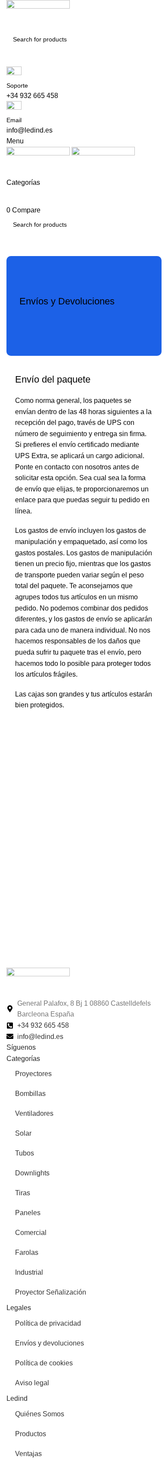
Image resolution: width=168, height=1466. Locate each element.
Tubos (24, 1153)
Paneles (27, 1212)
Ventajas (28, 1453)
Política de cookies (44, 1363)
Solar (23, 1133)
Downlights (32, 1173)
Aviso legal (32, 1383)
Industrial (29, 1272)
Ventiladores (34, 1113)
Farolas (26, 1252)
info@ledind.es (29, 130)
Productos (30, 1434)
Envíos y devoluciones (49, 1343)
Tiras (22, 1193)
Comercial (31, 1232)
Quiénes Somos (39, 1414)
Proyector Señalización (50, 1292)
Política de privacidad (48, 1323)
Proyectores (33, 1073)
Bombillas (30, 1093)
